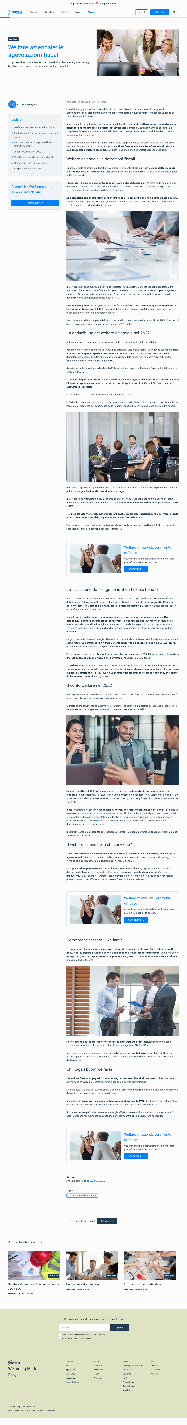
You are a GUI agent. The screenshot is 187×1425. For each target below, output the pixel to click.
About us (98, 1365)
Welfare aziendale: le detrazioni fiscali (34, 127)
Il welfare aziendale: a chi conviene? (33, 157)
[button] (141, 12)
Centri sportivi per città (133, 1365)
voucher (100, 820)
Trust (96, 1374)
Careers (97, 1378)
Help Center (128, 1370)
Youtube (154, 1374)
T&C (125, 1378)
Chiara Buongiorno (96, 1181)
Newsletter (127, 1390)
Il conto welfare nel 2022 (28, 151)
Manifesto (98, 1370)
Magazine (127, 1374)
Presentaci (71, 1378)
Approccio (70, 1370)
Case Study (71, 1374)
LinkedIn (155, 1365)
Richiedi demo (72, 1382)
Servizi (69, 1365)
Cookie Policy (129, 1386)
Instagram (155, 1370)
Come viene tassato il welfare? (30, 162)
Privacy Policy (86, 1338)
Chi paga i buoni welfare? (27, 168)
